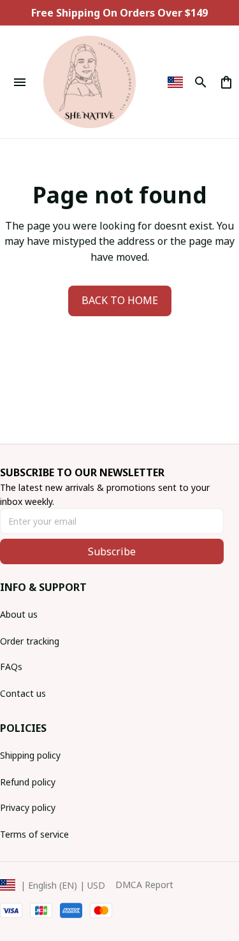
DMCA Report (144, 885)
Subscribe (112, 551)
